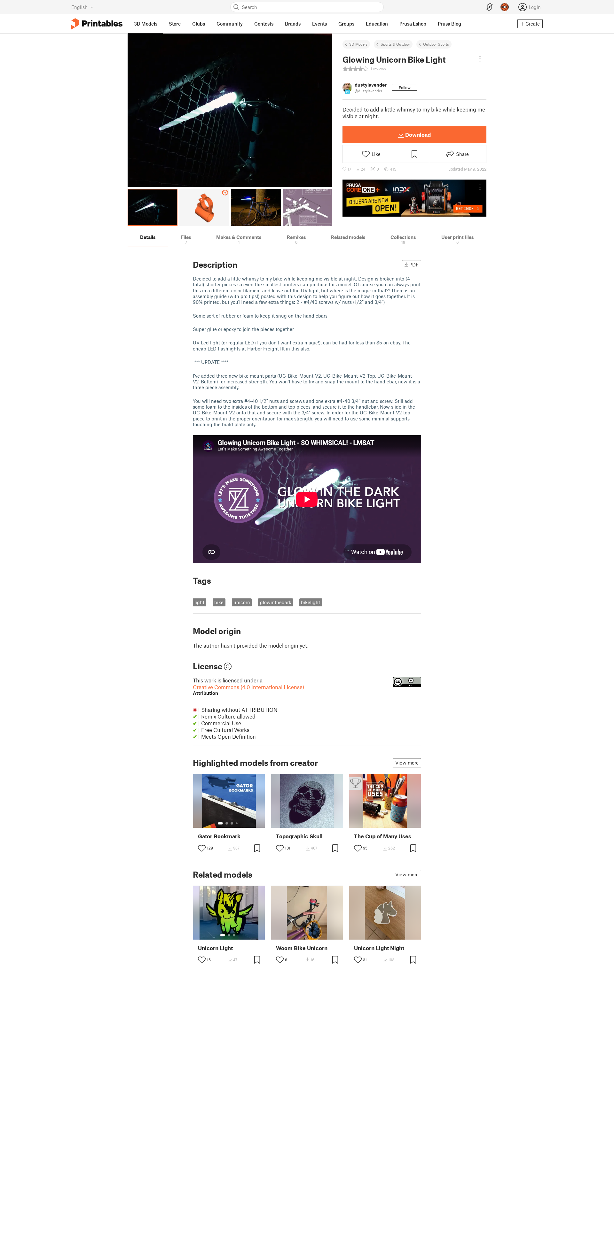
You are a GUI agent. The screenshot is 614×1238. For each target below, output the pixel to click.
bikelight (310, 602)
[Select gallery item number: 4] (237, 823)
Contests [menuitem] (263, 24)
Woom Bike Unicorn (301, 948)
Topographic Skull (299, 836)
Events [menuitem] (319, 24)
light (199, 602)
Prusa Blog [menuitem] (449, 24)
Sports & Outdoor (395, 44)
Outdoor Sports (436, 44)
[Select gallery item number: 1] (220, 823)
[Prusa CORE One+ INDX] (414, 198)
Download (418, 134)
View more (407, 762)
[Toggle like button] (202, 848)
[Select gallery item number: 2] (226, 823)
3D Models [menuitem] (145, 24)
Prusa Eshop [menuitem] (412, 24)
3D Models (358, 44)
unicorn (241, 602)
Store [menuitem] (175, 24)
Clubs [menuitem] (198, 24)
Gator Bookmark (219, 836)
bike (219, 602)
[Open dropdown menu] (480, 59)
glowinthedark (275, 602)
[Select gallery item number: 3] (232, 823)
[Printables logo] (96, 23)
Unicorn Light (215, 948)
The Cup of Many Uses (382, 836)
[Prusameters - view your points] (504, 7)
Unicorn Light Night (379, 948)
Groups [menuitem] (346, 24)
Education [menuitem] (377, 24)
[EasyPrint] (489, 7)
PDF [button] (414, 264)
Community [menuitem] (229, 24)
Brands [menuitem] (293, 24)
